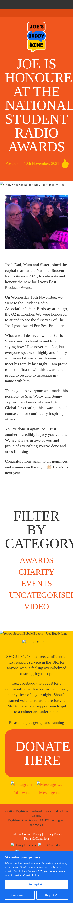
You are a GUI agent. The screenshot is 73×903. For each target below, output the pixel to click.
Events (36, 583)
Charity (36, 571)
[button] (67, 4)
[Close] (68, 854)
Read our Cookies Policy (25, 834)
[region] (36, 877)
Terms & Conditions (36, 838)
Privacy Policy (53, 834)
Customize (18, 895)
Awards (37, 560)
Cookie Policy (31, 875)
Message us (49, 792)
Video (36, 606)
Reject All (52, 895)
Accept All (36, 884)
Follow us (21, 792)
